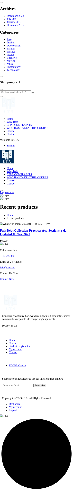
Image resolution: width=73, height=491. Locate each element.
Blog (9, 39)
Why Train (12, 121)
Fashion (11, 48)
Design (10, 42)
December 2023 (15, 15)
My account (15, 349)
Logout (13, 410)
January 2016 (14, 22)
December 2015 (15, 25)
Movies (11, 60)
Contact (11, 134)
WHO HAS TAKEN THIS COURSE (27, 127)
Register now (7, 192)
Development (14, 45)
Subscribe (40, 385)
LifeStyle (12, 57)
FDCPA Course (17, 365)
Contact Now (7, 279)
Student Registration (20, 346)
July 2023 (12, 18)
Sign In (11, 145)
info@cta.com (7, 267)
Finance (11, 51)
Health (10, 54)
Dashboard (15, 403)
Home (10, 118)
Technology (13, 69)
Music (10, 63)
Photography (14, 66)
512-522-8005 (7, 255)
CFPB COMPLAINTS (19, 124)
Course (10, 131)
